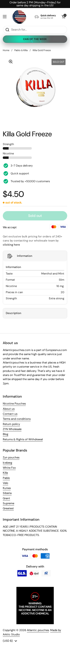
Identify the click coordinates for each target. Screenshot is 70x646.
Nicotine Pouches (14, 403)
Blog (5, 434)
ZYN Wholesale (12, 429)
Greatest (8, 508)
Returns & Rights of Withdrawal (23, 439)
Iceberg (7, 463)
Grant (6, 498)
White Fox (9, 468)
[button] (63, 17)
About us (9, 409)
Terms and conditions (17, 419)
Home (6, 50)
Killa (5, 473)
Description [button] (13, 313)
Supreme (8, 503)
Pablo (6, 478)
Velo (5, 483)
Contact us (10, 414)
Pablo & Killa (21, 50)
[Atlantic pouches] (19, 17)
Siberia (7, 493)
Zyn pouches (11, 457)
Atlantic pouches (38, 630)
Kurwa (7, 488)
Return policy (11, 424)
